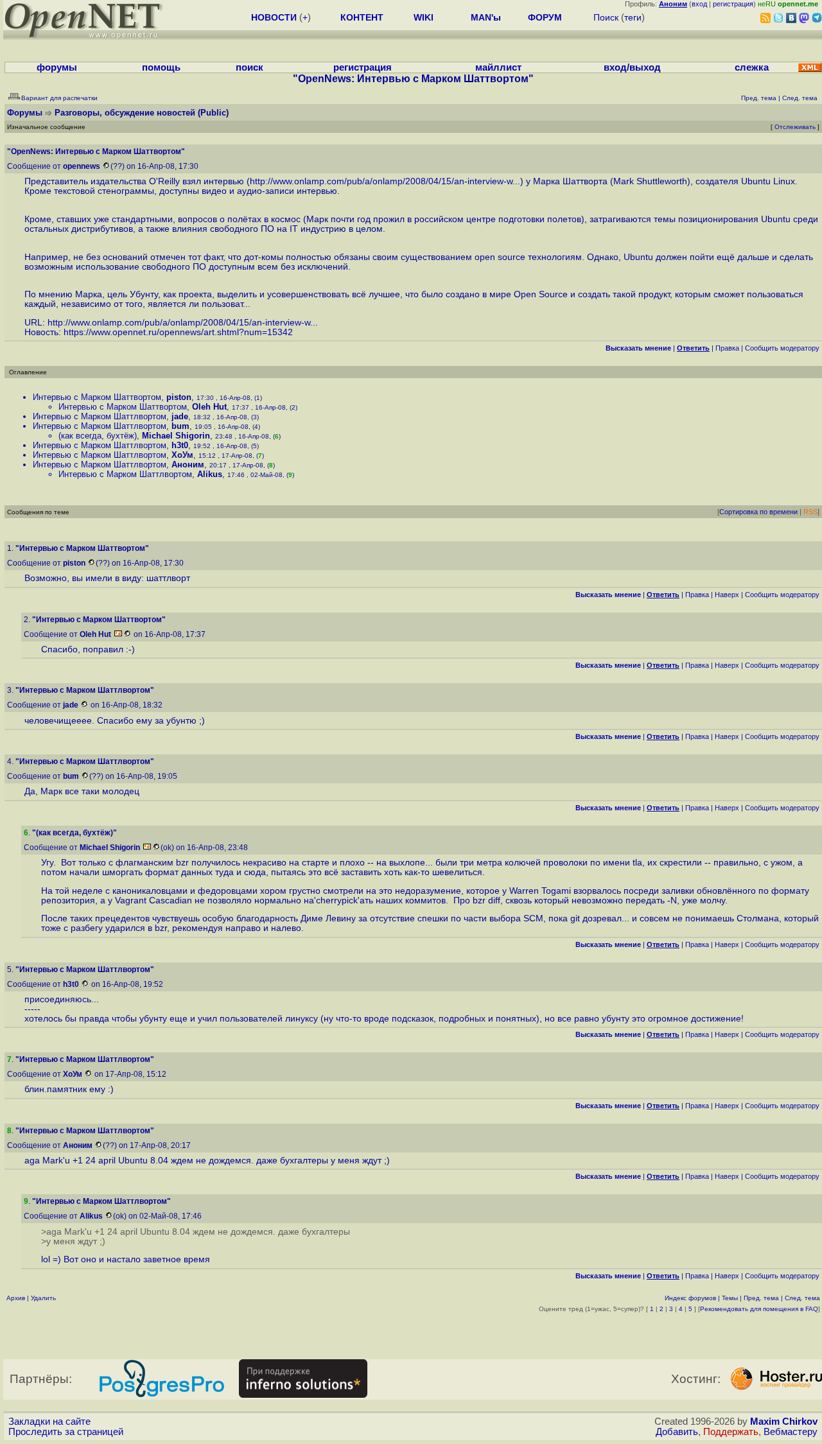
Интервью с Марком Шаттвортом (97, 397)
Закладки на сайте (49, 1421)
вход (699, 4)
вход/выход (632, 67)
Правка (727, 348)
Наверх (727, 594)
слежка (752, 67)
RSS (810, 512)
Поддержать (730, 1432)
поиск (249, 67)
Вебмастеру (791, 1432)
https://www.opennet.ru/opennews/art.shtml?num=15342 (178, 332)
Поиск (605, 17)
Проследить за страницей (65, 1432)
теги (633, 17)
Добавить (677, 1432)
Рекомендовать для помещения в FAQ (759, 1308)
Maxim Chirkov (784, 1421)
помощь (161, 67)
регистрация (733, 4)
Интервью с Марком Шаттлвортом (99, 416)
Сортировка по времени (758, 512)
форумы (57, 67)
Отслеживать (795, 126)
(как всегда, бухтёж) (97, 435)
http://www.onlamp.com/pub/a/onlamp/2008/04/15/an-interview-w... (385, 181)
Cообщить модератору (782, 348)
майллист (498, 67)
